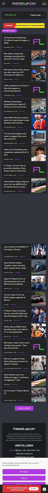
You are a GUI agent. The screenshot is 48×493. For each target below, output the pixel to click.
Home (11, 450)
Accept (24, 472)
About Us (20, 450)
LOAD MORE (24, 408)
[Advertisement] (24, 218)
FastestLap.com (24, 429)
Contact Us (32, 450)
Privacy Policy (24, 454)
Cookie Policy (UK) (24, 457)
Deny (24, 478)
